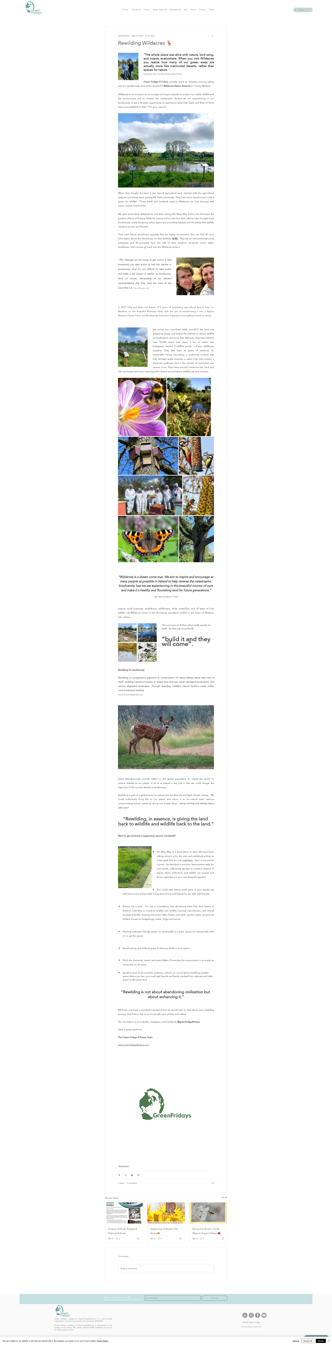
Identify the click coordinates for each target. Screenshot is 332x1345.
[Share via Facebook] (119, 1175)
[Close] (328, 1341)
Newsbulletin (124, 1166)
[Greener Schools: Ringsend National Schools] (124, 1212)
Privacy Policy (246, 1326)
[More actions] (212, 35)
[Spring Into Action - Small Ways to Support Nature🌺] (208, 1212)
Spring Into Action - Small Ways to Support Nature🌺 (206, 1231)
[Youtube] (264, 1315)
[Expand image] (142, 407)
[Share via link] (138, 1175)
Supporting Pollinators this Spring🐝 (164, 1231)
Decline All (307, 1341)
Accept (321, 1341)
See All (224, 1197)
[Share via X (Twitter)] (125, 1175)
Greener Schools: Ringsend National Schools (122, 1231)
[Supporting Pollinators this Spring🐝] (166, 1212)
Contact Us (257, 1326)
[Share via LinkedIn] (132, 1175)
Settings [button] (296, 1341)
